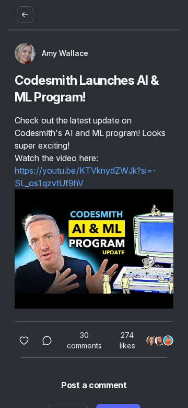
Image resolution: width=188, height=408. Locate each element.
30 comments (84, 340)
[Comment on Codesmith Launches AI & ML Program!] (47, 340)
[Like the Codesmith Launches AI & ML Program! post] (24, 340)
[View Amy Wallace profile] (25, 53)
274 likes (127, 340)
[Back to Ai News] (25, 14)
